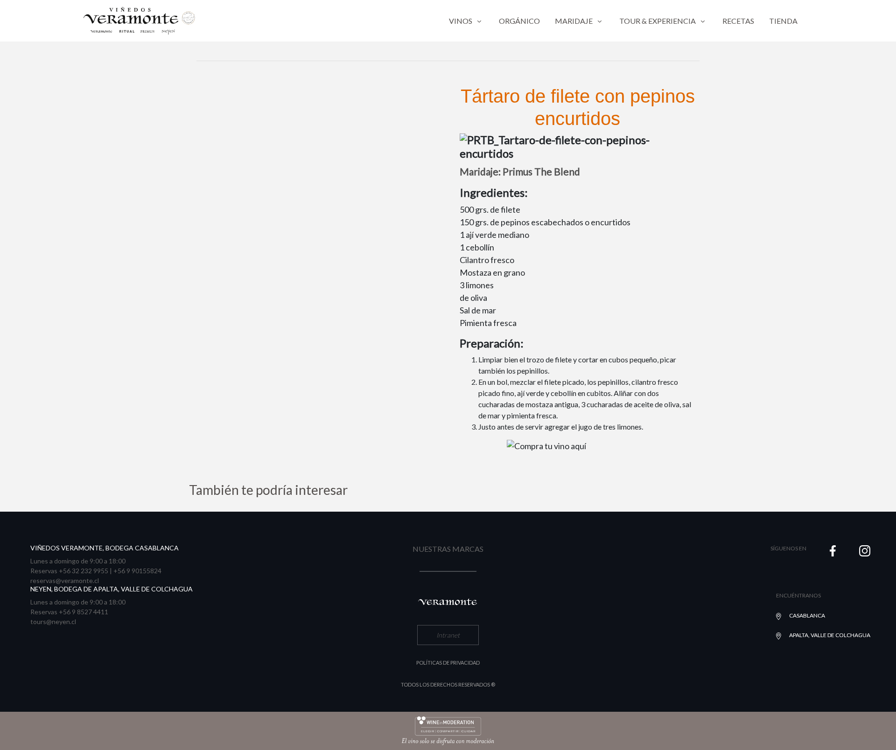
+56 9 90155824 (137, 571)
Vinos (460, 20)
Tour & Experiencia (657, 20)
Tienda (783, 20)
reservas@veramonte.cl (64, 580)
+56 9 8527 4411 (83, 612)
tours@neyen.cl (53, 621)
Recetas (738, 20)
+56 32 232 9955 (83, 571)
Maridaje (574, 20)
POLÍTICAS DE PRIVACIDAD (448, 663)
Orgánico (519, 20)
